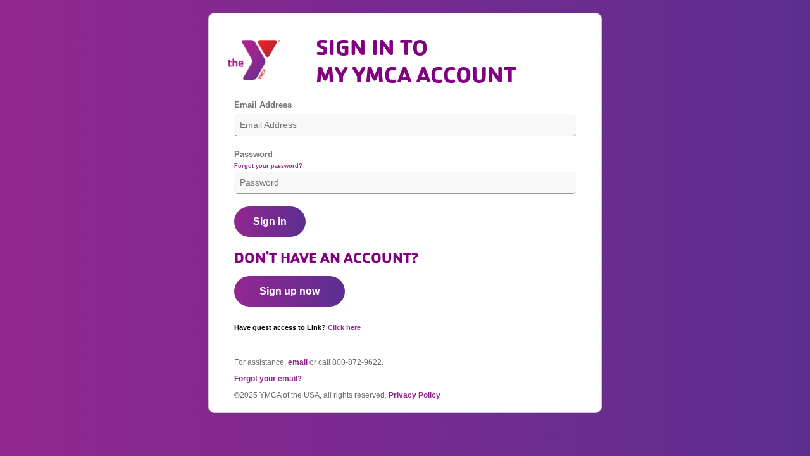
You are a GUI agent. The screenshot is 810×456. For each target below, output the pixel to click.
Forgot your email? (268, 378)
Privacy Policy (414, 395)
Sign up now (289, 291)
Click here (344, 327)
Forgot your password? (268, 166)
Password (253, 154)
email (298, 362)
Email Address (263, 105)
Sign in (270, 221)
